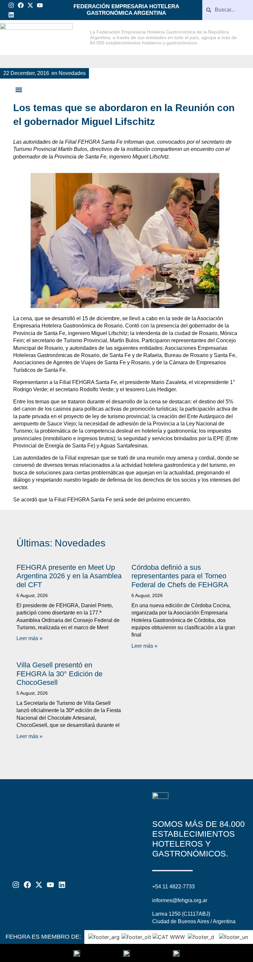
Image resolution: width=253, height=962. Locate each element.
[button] (18, 89)
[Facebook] (21, 5)
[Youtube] (39, 5)
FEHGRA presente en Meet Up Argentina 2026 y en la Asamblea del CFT (69, 576)
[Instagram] (11, 5)
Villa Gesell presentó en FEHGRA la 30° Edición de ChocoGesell (59, 673)
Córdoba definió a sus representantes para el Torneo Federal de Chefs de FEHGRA (179, 576)
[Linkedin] (11, 15)
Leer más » (29, 638)
